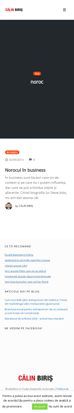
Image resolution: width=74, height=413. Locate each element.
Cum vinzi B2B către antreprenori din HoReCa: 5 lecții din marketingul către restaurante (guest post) (36, 302)
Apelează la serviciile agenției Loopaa (27, 260)
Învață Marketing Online (19, 255)
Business (12, 152)
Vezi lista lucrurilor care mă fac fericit (26, 282)
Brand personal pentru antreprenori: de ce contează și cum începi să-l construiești (36, 311)
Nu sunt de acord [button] (60, 406)
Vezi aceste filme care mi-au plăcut (25, 271)
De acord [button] (39, 406)
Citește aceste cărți (16, 265)
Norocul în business (25, 170)
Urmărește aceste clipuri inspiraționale (28, 276)
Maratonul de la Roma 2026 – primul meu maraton (34, 318)
